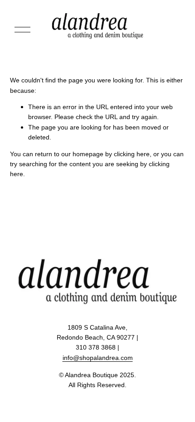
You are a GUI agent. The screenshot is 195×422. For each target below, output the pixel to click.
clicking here (132, 154)
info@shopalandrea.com (98, 358)
